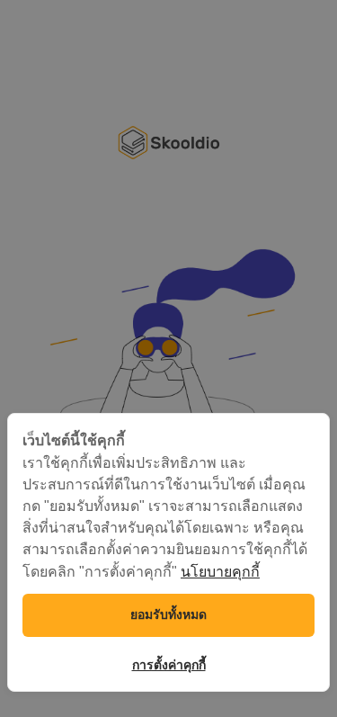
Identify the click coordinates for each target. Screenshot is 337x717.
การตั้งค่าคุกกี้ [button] (169, 665)
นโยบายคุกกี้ (220, 571)
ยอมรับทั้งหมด (168, 614)
